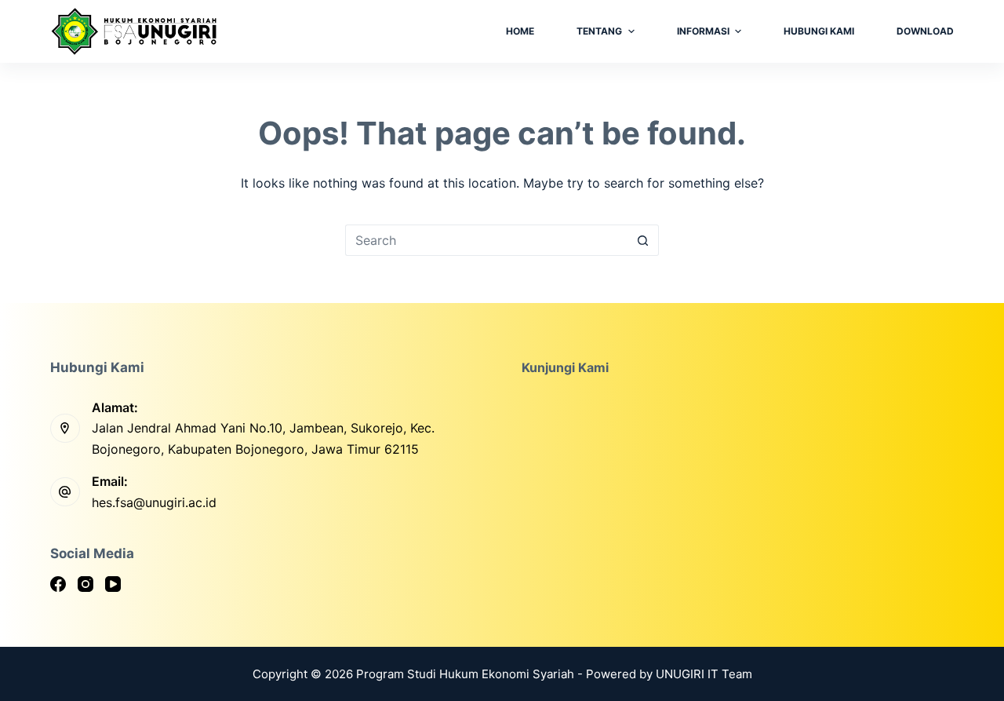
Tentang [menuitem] (599, 31)
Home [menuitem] (520, 31)
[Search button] (643, 240)
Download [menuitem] (925, 31)
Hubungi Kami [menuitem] (819, 31)
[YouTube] (113, 584)
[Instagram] (85, 584)
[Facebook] (58, 584)
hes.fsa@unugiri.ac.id (154, 502)
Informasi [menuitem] (703, 31)
